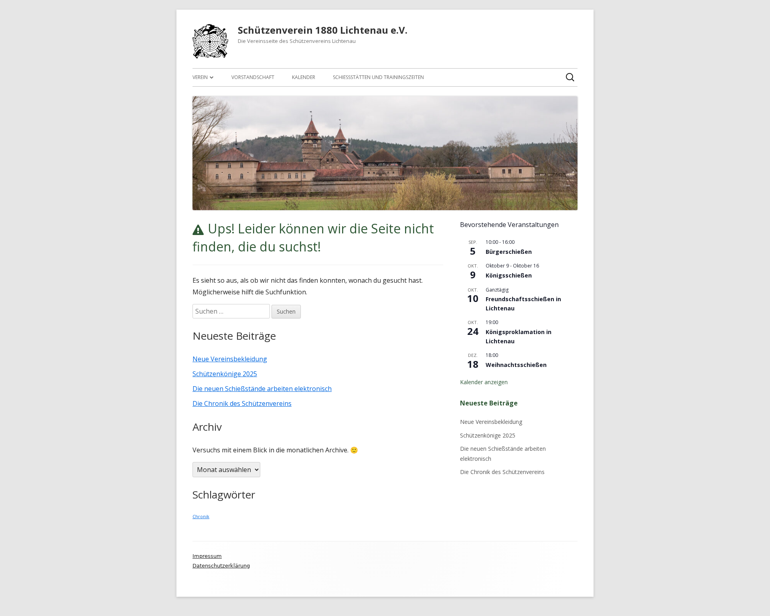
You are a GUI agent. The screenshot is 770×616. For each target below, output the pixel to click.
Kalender (303, 77)
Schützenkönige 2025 (224, 373)
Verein (200, 77)
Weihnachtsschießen (516, 365)
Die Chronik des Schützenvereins (242, 403)
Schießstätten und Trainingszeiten (378, 77)
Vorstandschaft (252, 77)
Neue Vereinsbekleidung (229, 359)
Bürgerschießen (509, 251)
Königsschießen (509, 275)
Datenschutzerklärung (221, 566)
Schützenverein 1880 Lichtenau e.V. (322, 30)
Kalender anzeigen (484, 382)
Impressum (207, 556)
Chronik (200, 516)
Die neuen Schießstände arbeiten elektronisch (262, 388)
